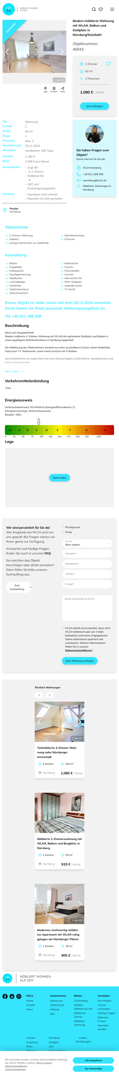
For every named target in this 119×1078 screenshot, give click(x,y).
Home (29, 1000)
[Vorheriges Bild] (7, 52)
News (29, 1009)
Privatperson (72, 527)
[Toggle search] (93, 9)
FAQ (47, 553)
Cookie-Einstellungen (83, 1039)
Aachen (30, 1037)
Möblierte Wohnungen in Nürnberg (97, 187)
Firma (68, 532)
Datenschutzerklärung (78, 650)
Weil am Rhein (57, 1050)
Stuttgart (54, 1042)
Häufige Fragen (106, 1013)
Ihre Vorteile (104, 1000)
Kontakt (30, 1005)
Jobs (52, 1013)
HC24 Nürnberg (92, 167)
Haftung (54, 1009)
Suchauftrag (81, 1000)
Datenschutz (57, 1005)
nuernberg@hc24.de (95, 180)
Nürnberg (54, 1037)
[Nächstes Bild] (61, 52)
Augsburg (32, 1042)
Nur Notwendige (93, 1068)
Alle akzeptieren (93, 1060)
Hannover (31, 1050)
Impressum (56, 1000)
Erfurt (29, 1046)
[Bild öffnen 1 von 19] (34, 52)
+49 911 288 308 (93, 174)
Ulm (51, 1046)
